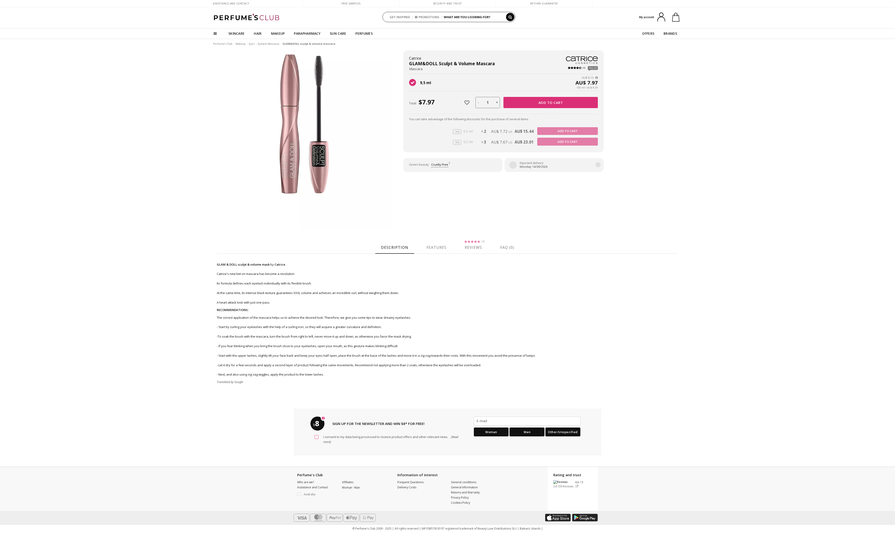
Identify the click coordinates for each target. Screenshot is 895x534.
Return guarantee (544, 3)
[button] (316, 494)
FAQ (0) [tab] (507, 247)
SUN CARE (338, 33)
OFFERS (648, 33)
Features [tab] (437, 247)
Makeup (241, 43)
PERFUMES (363, 33)
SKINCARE (236, 33)
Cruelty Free (439, 164)
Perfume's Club (222, 43)
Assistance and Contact (231, 3)
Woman (491, 432)
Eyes (252, 43)
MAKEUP (278, 33)
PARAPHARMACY (307, 33)
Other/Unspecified (563, 432)
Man (527, 432)
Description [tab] (394, 247)
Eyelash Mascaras (268, 43)
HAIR (258, 33)
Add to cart (550, 102)
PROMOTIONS (429, 17)
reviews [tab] (473, 247)
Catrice (415, 58)
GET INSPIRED (400, 17)
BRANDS (670, 33)
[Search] (510, 17)
